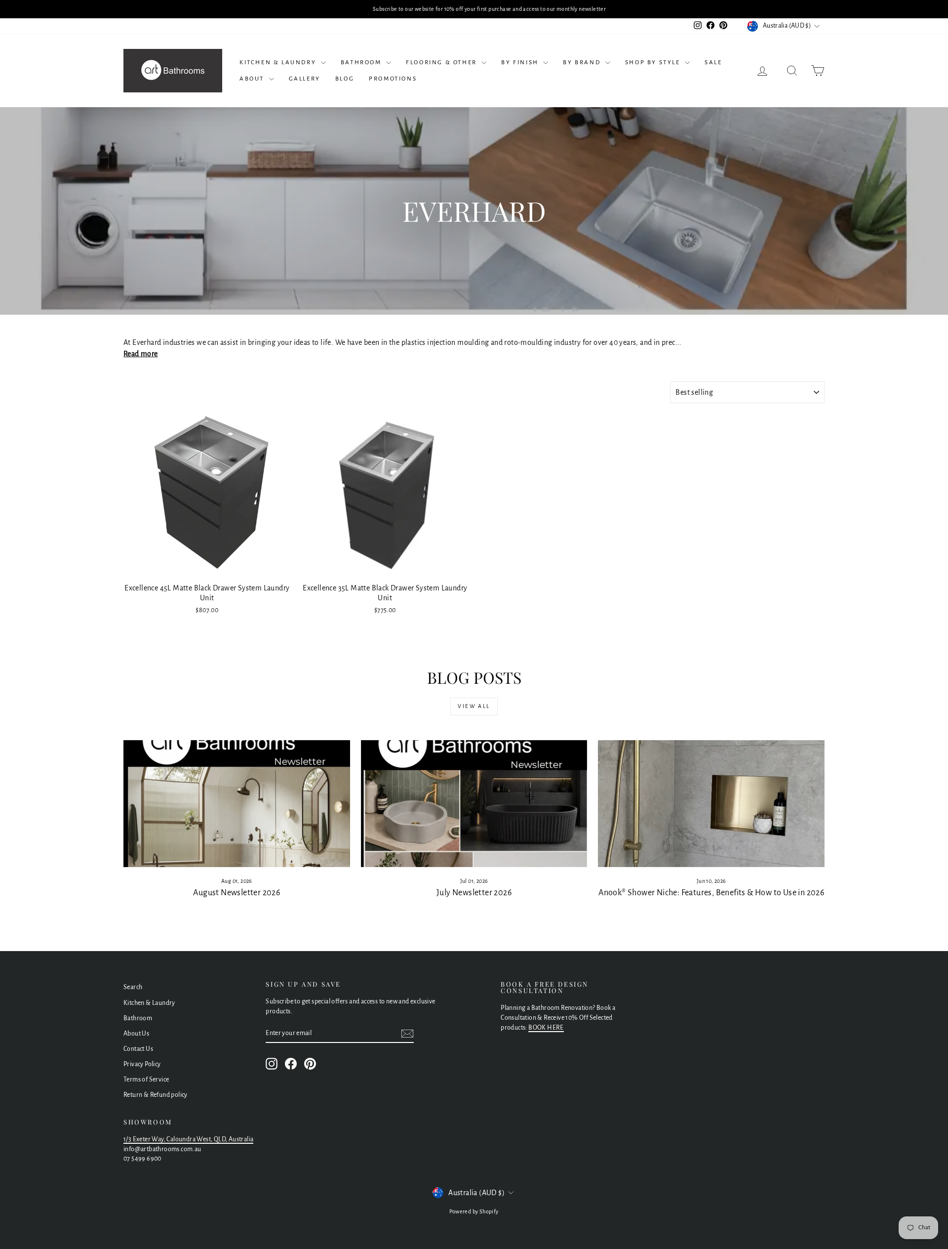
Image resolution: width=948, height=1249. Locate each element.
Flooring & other (442, 62)
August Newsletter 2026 (236, 892)
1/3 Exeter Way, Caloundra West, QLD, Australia (188, 1139)
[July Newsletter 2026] (474, 804)
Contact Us (138, 1048)
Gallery (304, 79)
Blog (344, 79)
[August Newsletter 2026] (236, 804)
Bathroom (362, 62)
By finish (521, 62)
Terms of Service (146, 1079)
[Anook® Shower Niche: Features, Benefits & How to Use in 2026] (711, 804)
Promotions (393, 79)
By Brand (582, 62)
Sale (713, 62)
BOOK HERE (546, 1027)
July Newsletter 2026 (474, 892)
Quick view (207, 567)
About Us (136, 1033)
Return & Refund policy (155, 1094)
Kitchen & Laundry (278, 62)
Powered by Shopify (473, 1211)
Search (132, 987)
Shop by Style (653, 62)
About (253, 79)
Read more (140, 354)
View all (474, 706)
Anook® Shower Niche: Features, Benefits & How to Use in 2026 (711, 892)
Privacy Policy (142, 1064)
